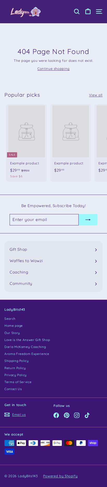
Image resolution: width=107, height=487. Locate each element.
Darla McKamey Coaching (25, 347)
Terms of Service (17, 382)
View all (96, 95)
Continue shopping (53, 68)
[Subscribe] (88, 219)
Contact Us (13, 389)
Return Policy (15, 368)
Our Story (12, 333)
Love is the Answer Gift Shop (27, 340)
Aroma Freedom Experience (26, 354)
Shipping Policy (16, 361)
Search (10, 319)
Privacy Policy (15, 375)
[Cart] (88, 11)
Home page (13, 326)
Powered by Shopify (60, 476)
